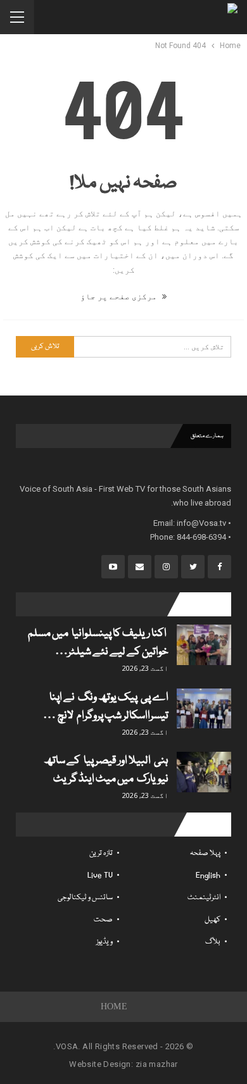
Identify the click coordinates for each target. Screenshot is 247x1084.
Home (114, 1006)
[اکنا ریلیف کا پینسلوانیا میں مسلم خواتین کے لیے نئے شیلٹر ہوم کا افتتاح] (204, 645)
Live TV (100, 875)
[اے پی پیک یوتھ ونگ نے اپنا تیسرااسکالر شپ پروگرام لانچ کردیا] (204, 708)
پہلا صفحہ (205, 853)
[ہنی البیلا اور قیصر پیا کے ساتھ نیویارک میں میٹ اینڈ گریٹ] (204, 772)
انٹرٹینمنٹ (203, 898)
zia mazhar (157, 1064)
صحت (103, 920)
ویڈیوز (104, 942)
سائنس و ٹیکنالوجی (85, 898)
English (208, 875)
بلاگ (212, 942)
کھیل (212, 920)
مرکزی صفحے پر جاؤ (119, 296)
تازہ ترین (101, 853)
